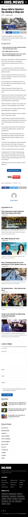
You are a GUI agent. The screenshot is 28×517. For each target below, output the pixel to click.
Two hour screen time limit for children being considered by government (13, 315)
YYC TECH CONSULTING (21, 513)
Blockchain (4, 428)
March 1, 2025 (11, 418)
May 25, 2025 (11, 405)
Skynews (15, 183)
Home (2, 6)
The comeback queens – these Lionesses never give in (13, 289)
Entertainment (5, 441)
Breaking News (8, 6)
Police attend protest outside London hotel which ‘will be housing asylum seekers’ (14, 48)
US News (3, 455)
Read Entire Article (14, 170)
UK (19, 183)
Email (3, 376)
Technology (4, 450)
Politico (9, 498)
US (13, 501)
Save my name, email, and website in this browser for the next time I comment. (14, 389)
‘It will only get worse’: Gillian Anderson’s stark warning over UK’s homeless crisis (17, 403)
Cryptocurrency (6, 439)
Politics (3, 447)
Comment (4, 351)
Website (3, 382)
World (3, 458)
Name (3, 369)
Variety (3, 503)
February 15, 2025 (18, 15)
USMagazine (18, 501)
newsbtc (4, 498)
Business (3, 433)
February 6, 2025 (12, 412)
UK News (3, 452)
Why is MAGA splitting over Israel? (10, 51)
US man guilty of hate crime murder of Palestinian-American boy (16, 415)
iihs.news (6, 513)
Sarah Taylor (9, 15)
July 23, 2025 (11, 215)
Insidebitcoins (21, 496)
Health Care (4, 444)
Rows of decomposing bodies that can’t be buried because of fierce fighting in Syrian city (14, 54)
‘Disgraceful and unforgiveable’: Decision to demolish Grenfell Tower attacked (17, 409)
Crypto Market (5, 436)
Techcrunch (21, 498)
